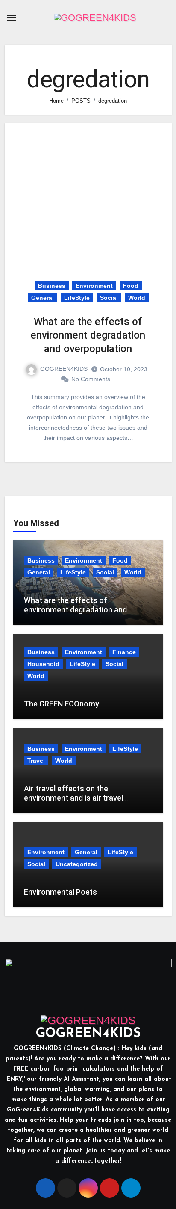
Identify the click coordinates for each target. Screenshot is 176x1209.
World (136, 297)
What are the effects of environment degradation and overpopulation (88, 335)
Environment (94, 285)
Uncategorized (77, 864)
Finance (124, 652)
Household (43, 663)
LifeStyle (77, 297)
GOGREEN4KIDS (64, 368)
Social (109, 297)
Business (51, 285)
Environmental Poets (60, 891)
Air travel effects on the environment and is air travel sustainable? (73, 797)
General (42, 297)
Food (130, 285)
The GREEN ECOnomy (61, 703)
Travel (36, 760)
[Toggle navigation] (11, 18)
